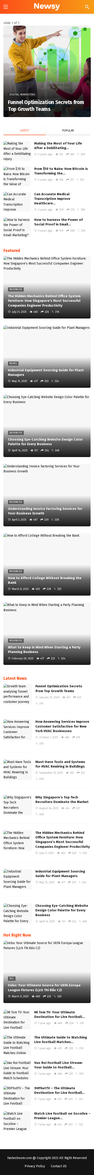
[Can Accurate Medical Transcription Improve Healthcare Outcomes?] (17, 201)
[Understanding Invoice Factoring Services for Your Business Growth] (47, 495)
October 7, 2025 (48, 737)
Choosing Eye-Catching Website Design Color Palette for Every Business (61, 910)
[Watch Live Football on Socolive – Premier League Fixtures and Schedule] (17, 1121)
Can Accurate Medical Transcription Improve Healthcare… (52, 198)
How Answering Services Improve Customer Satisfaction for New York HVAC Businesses (62, 726)
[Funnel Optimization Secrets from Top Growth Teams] (47, 71)
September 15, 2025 (51, 772)
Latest (24, 130)
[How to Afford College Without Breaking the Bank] (47, 564)
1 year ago (44, 1023)
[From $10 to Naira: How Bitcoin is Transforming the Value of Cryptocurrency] (17, 176)
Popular (68, 130)
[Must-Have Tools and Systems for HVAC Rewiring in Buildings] (17, 770)
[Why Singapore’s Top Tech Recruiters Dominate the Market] (17, 805)
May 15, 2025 (47, 882)
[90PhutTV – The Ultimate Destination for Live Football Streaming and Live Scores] (17, 1095)
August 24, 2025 (48, 808)
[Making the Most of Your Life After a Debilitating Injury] (17, 151)
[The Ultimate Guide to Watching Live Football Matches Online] (17, 1045)
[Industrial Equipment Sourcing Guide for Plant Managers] (47, 356)
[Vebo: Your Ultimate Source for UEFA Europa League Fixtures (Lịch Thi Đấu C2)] (47, 972)
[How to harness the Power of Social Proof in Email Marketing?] (17, 227)
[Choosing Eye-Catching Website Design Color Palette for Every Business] (47, 426)
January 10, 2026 (49, 697)
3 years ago (45, 154)
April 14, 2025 (47, 921)
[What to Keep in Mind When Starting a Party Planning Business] (47, 633)
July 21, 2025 (46, 853)
